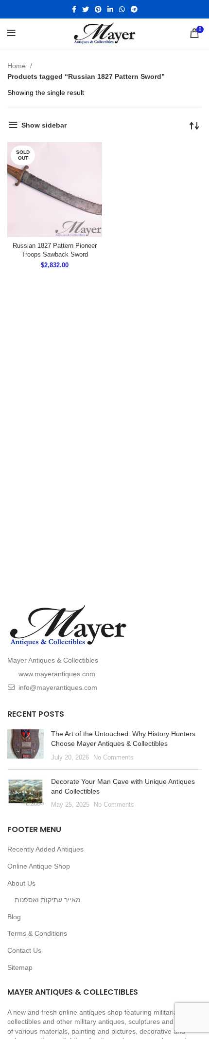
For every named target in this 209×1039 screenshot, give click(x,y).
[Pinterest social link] (98, 9)
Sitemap (20, 967)
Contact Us (24, 950)
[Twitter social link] (85, 9)
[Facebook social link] (74, 9)
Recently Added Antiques (45, 849)
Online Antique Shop (38, 866)
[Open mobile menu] (11, 33)
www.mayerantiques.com (56, 674)
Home (17, 66)
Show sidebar (44, 125)
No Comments (113, 757)
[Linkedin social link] (110, 9)
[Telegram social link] (134, 9)
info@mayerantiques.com (57, 687)
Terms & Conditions (37, 933)
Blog (14, 917)
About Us (21, 883)
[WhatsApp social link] (122, 9)
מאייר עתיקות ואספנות (48, 900)
